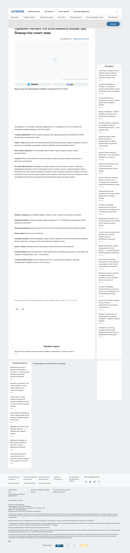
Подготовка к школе (46, 17)
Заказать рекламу (75, 17)
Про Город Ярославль (44, 477)
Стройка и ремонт (29, 17)
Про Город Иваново (74, 477)
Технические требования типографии (40, 489)
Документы (14, 17)
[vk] (17, 309)
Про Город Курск (28, 479)
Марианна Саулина (81, 39)
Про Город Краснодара (44, 483)
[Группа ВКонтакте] (86, 482)
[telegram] (23, 309)
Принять (113, 24)
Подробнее (55, 525)
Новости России (34, 11)
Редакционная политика (59, 492)
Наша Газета (57, 477)
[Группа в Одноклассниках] (90, 482)
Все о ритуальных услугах (95, 17)
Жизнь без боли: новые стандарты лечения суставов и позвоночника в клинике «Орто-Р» (44, 352)
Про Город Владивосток (29, 483)
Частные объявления (81, 11)
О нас (9, 492)
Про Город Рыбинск (43, 479)
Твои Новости (11, 479)
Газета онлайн (64, 11)
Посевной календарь (115, 17)
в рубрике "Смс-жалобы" (68, 300)
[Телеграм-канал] (33, 84)
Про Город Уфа (57, 479)
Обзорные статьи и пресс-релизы (61, 489)
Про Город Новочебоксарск (30, 477)
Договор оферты (12, 489)
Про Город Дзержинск (13, 483)
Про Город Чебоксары (13, 477)
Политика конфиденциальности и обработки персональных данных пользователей (29, 527)
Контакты (33, 492)
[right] (120, 17)
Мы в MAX (61, 17)
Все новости (49, 11)
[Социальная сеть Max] (70, 84)
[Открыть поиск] (117, 11)
